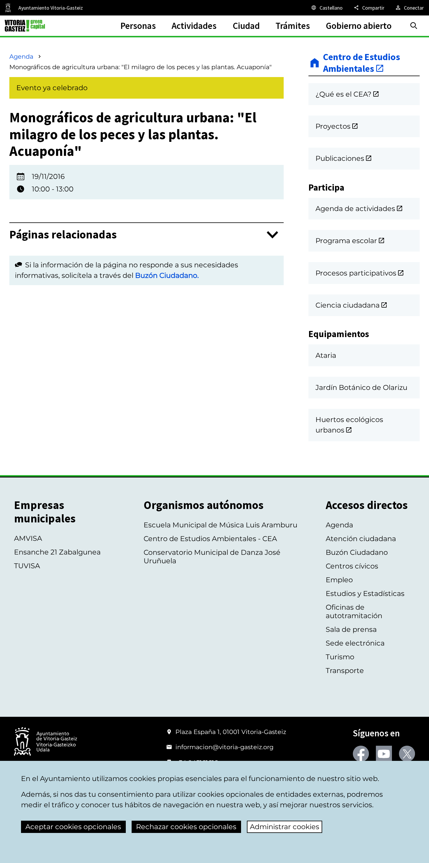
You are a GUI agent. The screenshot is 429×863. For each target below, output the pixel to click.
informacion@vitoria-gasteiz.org (224, 747)
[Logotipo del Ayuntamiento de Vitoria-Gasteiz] (45, 742)
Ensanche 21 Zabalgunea (57, 552)
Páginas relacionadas (63, 235)
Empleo (339, 580)
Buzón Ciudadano (357, 552)
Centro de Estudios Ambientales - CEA (210, 538)
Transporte (345, 670)
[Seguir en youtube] (384, 754)
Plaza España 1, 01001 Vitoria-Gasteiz (230, 731)
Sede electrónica (355, 643)
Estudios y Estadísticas (365, 593)
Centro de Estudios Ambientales (361, 62)
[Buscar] (413, 26)
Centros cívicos (352, 566)
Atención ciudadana (361, 538)
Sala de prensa (351, 629)
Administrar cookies (284, 826)
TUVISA (27, 566)
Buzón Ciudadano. (167, 275)
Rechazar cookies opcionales (186, 826)
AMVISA (28, 538)
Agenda (21, 56)
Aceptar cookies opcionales (73, 826)
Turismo (340, 657)
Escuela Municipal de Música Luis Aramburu (220, 525)
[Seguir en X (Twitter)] (407, 754)
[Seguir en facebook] (361, 754)
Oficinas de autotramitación (354, 611)
